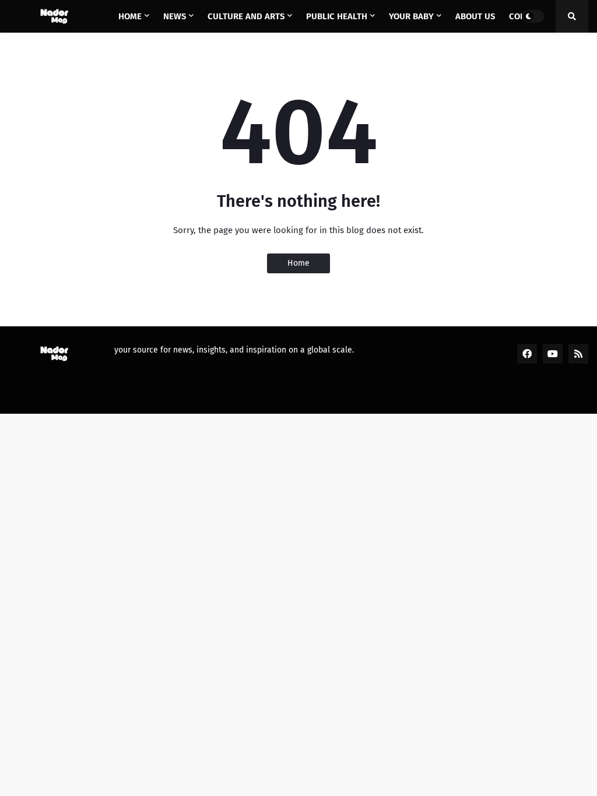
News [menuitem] (174, 16)
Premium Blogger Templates (105, 397)
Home (298, 263)
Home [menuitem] (130, 16)
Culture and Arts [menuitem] (246, 16)
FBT (182, 397)
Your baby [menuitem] (411, 16)
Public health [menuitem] (336, 16)
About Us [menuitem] (475, 16)
